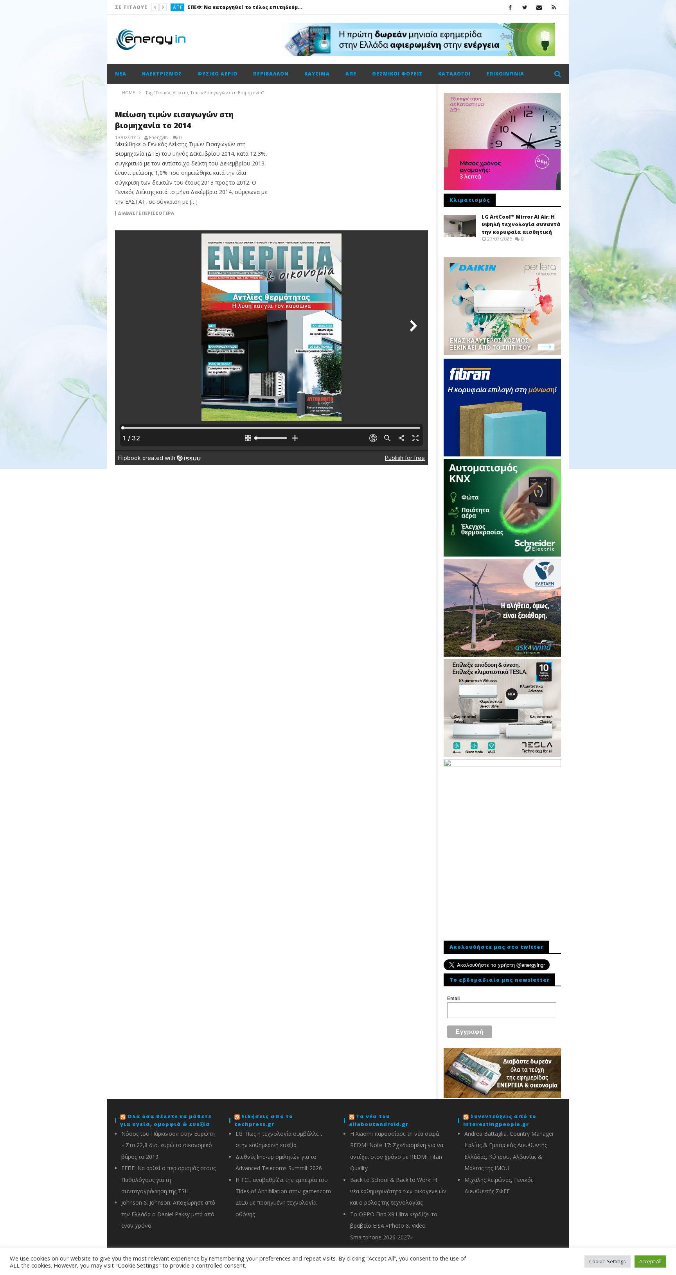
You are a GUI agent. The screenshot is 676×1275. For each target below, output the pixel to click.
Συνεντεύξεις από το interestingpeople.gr (499, 1120)
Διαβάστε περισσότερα (146, 213)
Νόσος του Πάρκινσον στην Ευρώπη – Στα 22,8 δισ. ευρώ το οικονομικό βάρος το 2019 (168, 1145)
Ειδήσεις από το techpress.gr (263, 1120)
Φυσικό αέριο (217, 73)
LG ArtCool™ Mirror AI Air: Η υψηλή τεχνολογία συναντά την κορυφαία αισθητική (521, 224)
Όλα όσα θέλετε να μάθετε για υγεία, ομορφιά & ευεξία (166, 1120)
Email (453, 998)
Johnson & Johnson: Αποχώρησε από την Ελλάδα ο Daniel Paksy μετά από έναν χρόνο (168, 1214)
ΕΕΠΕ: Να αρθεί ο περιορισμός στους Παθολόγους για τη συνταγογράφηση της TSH (168, 1179)
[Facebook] (510, 7)
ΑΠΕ (178, 7)
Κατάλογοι (454, 73)
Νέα (120, 73)
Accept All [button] (650, 1261)
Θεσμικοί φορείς (397, 73)
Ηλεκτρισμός (162, 73)
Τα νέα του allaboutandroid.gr (378, 1120)
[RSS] (554, 7)
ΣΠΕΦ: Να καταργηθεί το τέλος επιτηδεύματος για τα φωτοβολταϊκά (246, 7)
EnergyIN (159, 137)
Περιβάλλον (271, 73)
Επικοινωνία (505, 73)
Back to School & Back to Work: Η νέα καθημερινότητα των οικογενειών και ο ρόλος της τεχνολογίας (398, 1191)
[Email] (539, 7)
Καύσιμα (317, 73)
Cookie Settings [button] (607, 1261)
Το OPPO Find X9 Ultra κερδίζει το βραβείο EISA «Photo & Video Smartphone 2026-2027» (393, 1225)
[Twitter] (525, 7)
